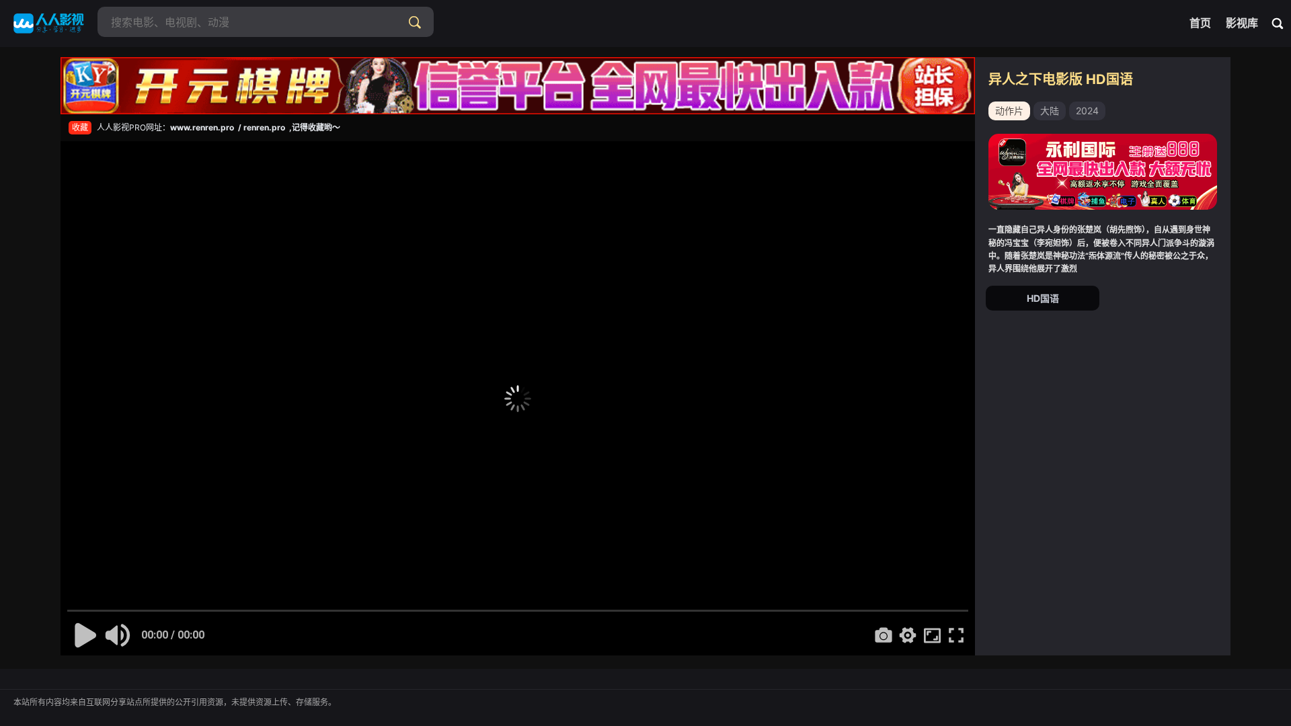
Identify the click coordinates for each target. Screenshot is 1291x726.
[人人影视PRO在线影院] (48, 23)
